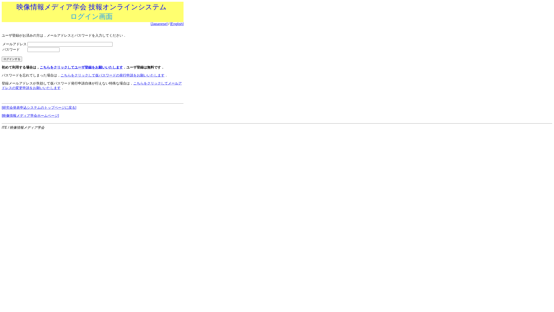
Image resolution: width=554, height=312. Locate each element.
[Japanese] (159, 24)
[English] (177, 24)
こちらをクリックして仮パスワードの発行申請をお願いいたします (112, 75)
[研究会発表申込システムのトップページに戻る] (39, 107)
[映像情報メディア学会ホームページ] (30, 115)
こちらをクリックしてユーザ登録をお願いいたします (81, 67)
